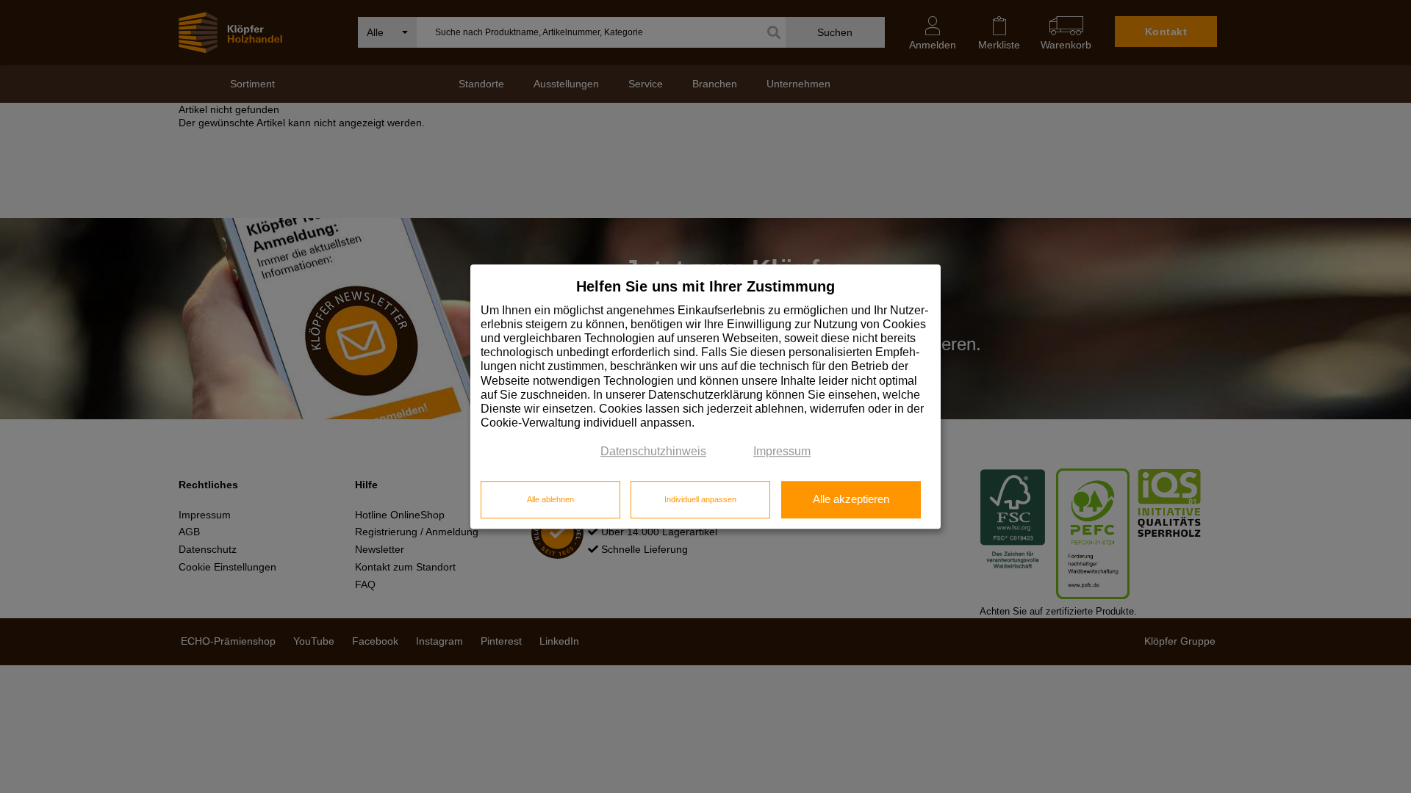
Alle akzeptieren (851, 499)
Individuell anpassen (700, 499)
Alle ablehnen (550, 499)
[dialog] (705, 396)
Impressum (782, 452)
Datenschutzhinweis (653, 452)
